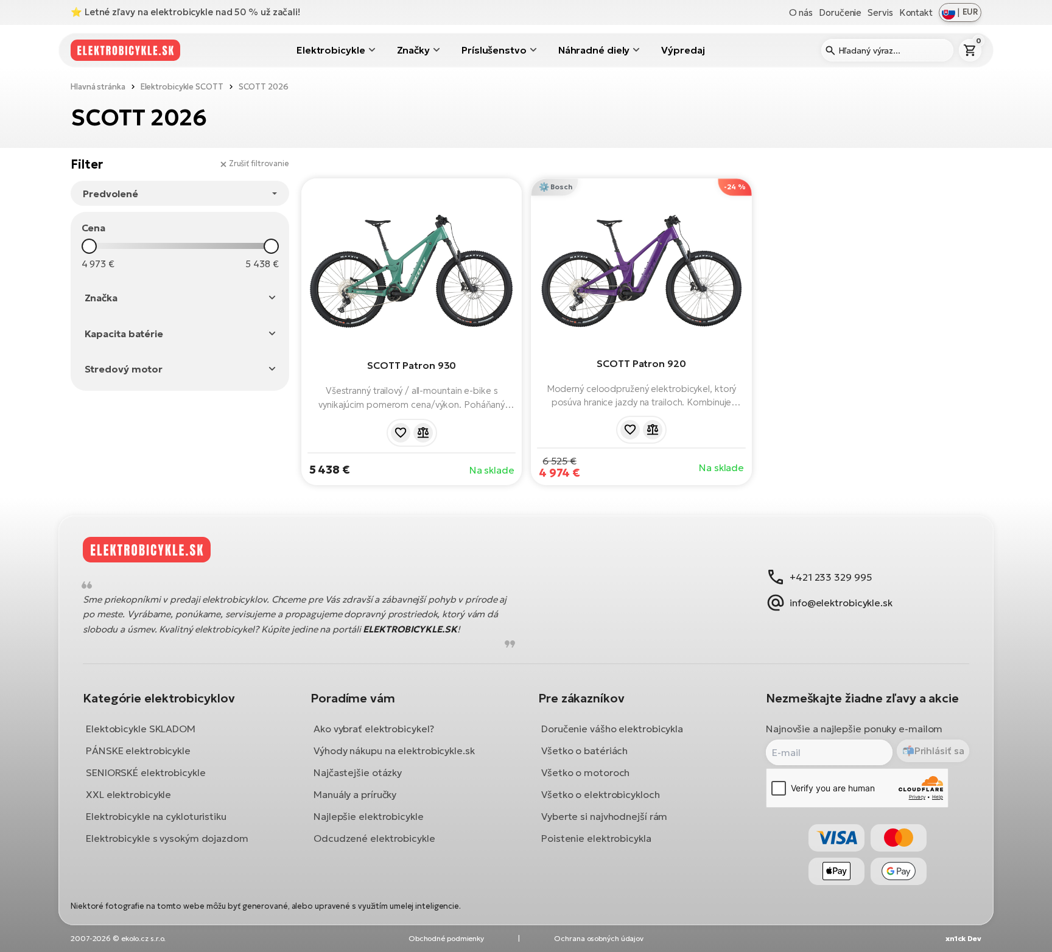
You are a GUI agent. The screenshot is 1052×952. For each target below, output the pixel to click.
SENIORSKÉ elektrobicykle (146, 772)
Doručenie (840, 12)
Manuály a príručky (355, 794)
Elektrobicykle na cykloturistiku (156, 816)
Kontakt (916, 12)
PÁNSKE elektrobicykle (138, 750)
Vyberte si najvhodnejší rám (604, 816)
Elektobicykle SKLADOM (140, 729)
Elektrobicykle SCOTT (182, 87)
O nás (801, 12)
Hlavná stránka (98, 87)
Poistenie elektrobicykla (596, 838)
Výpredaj (682, 50)
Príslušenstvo (494, 50)
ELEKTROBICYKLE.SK (410, 629)
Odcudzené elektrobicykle (374, 838)
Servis (880, 12)
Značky (413, 50)
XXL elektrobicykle (128, 794)
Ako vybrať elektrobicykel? (373, 729)
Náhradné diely (594, 50)
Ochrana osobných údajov (598, 938)
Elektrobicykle (330, 50)
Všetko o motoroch (585, 772)
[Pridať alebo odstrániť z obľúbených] (400, 433)
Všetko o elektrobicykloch (600, 794)
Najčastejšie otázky (358, 772)
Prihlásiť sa (939, 750)
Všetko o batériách (584, 750)
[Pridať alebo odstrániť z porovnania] (423, 433)
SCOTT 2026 (264, 87)
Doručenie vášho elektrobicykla (612, 729)
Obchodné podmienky (446, 938)
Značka (101, 298)
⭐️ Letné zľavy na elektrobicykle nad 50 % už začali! (185, 12)
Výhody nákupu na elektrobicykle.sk (394, 750)
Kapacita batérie (124, 333)
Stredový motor (124, 369)
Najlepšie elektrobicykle (369, 816)
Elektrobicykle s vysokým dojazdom (167, 838)
